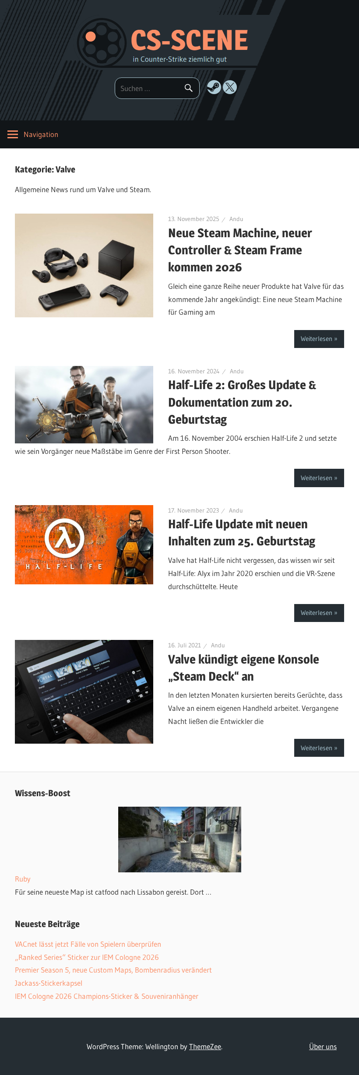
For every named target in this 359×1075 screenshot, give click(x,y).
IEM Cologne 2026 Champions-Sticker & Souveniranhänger (106, 996)
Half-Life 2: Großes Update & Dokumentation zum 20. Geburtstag (242, 401)
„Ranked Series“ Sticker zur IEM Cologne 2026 (87, 957)
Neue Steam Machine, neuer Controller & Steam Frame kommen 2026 (240, 249)
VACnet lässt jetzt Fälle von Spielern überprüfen (88, 944)
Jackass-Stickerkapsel (48, 982)
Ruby (23, 878)
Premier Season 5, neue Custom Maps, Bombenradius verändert (113, 969)
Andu (236, 219)
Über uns (323, 1046)
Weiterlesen (316, 338)
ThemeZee (205, 1046)
